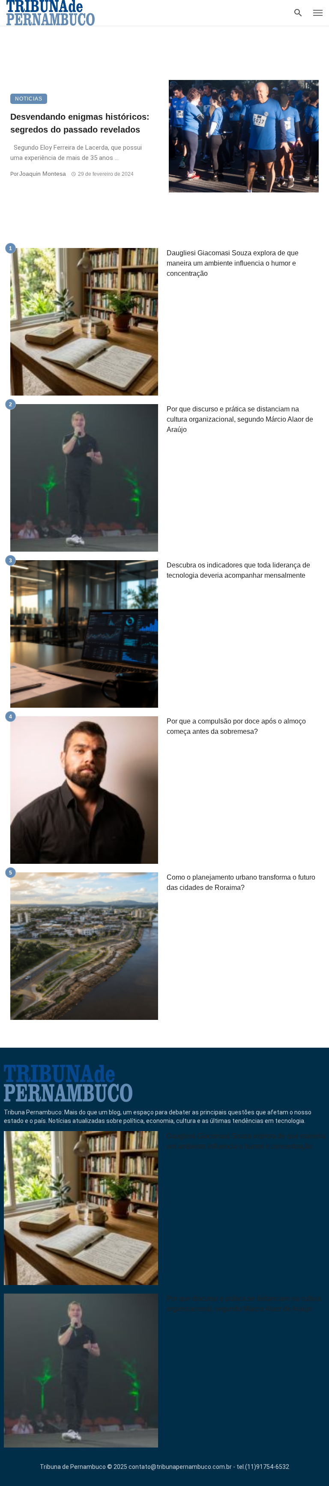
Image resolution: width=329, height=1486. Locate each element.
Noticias (28, 99)
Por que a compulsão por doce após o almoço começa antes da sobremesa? (236, 726)
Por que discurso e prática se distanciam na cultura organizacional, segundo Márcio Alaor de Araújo (240, 419)
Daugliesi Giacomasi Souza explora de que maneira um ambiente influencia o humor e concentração (233, 263)
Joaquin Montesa (42, 173)
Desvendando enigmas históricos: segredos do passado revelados (80, 123)
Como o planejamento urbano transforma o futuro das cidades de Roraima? (241, 882)
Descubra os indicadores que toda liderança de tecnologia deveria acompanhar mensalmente (238, 570)
